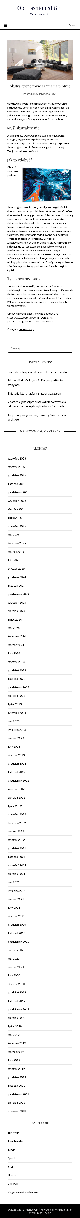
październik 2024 (18, 594)
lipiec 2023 (15, 704)
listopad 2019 (16, 1001)
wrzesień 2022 (17, 789)
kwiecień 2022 (17, 823)
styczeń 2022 (16, 839)
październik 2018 (18, 1094)
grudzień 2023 (17, 670)
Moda (11, 1149)
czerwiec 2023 (17, 712)
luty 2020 (14, 975)
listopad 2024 (16, 585)
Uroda (12, 1175)
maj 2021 (14, 882)
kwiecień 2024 (17, 636)
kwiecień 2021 (17, 890)
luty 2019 (14, 1060)
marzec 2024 (16, 645)
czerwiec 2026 (17, 458)
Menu (72, 25)
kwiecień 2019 (17, 1043)
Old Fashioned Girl (40, 7)
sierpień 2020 (16, 950)
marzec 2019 (16, 1051)
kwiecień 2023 (17, 729)
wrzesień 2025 (17, 500)
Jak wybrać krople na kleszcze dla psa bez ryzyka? (38, 372)
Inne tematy (26, 329)
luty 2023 (14, 746)
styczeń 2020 (16, 984)
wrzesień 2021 (17, 865)
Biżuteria (13, 1132)
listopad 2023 (16, 678)
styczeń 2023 (16, 755)
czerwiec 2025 (17, 526)
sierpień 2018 (16, 1102)
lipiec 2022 (15, 806)
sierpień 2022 (16, 797)
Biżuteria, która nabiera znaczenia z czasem (34, 393)
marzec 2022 (16, 831)
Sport (11, 1158)
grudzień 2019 (17, 992)
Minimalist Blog (63, 1209)
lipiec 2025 (15, 517)
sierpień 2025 (16, 509)
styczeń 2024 (16, 662)
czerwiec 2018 (17, 1111)
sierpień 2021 (16, 873)
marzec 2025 (16, 551)
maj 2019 (14, 1034)
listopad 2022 (16, 772)
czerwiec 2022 (17, 814)
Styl (10, 1166)
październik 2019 (18, 1009)
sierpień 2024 (16, 611)
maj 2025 (14, 534)
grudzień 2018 (17, 1077)
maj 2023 (14, 721)
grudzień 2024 (17, 577)
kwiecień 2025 (17, 543)
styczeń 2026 (16, 467)
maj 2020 (14, 958)
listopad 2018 (16, 1085)
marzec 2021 (16, 899)
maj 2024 (14, 628)
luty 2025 (14, 560)
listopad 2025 (16, 484)
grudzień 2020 (17, 924)
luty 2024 (14, 653)
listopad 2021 (16, 856)
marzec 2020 (16, 967)
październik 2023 (18, 687)
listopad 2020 (16, 933)
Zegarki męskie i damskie (23, 1192)
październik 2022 (18, 780)
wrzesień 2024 (17, 602)
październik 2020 (18, 941)
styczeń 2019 (16, 1068)
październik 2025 (18, 492)
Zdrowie (13, 1183)
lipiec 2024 (15, 619)
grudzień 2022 (17, 763)
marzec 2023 (16, 738)
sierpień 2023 (16, 695)
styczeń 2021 (16, 916)
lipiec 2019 (15, 1026)
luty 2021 (14, 907)
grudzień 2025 (17, 475)
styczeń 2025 (16, 568)
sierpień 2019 (16, 1017)
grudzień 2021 (17, 848)
